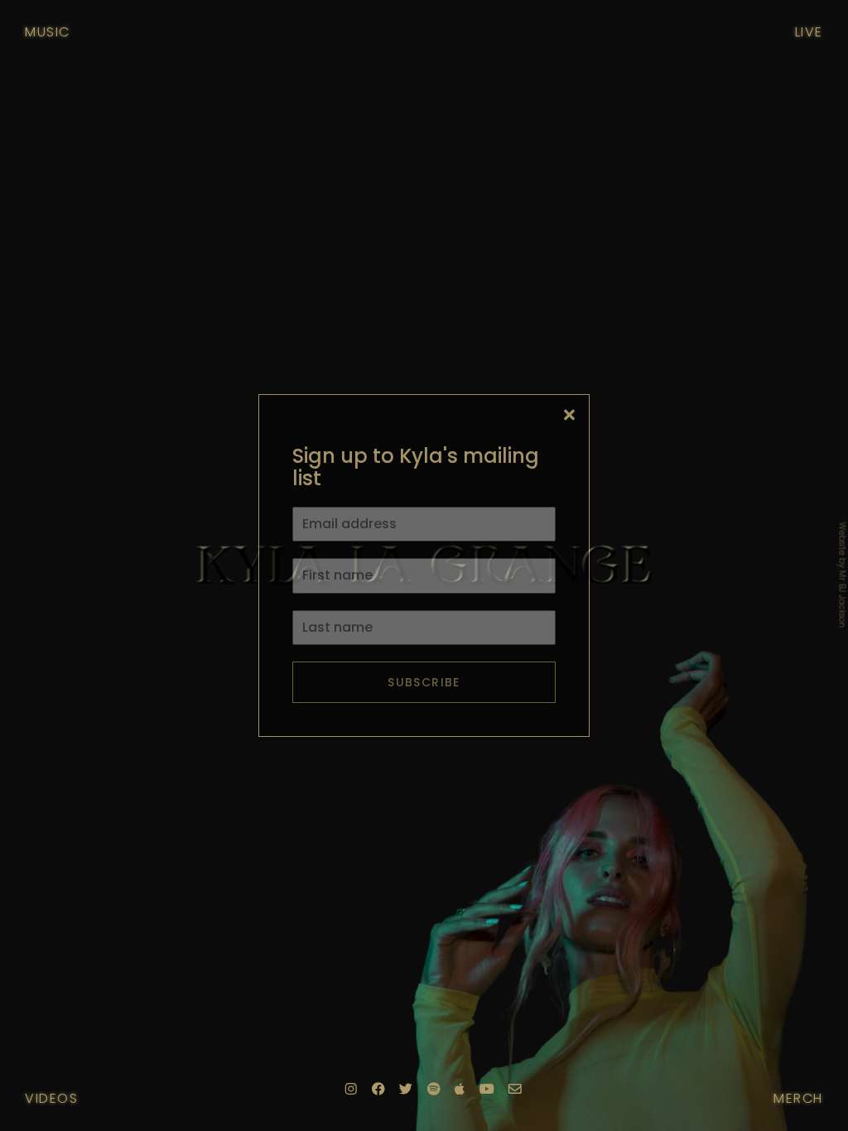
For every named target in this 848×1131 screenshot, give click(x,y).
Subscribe (424, 682)
